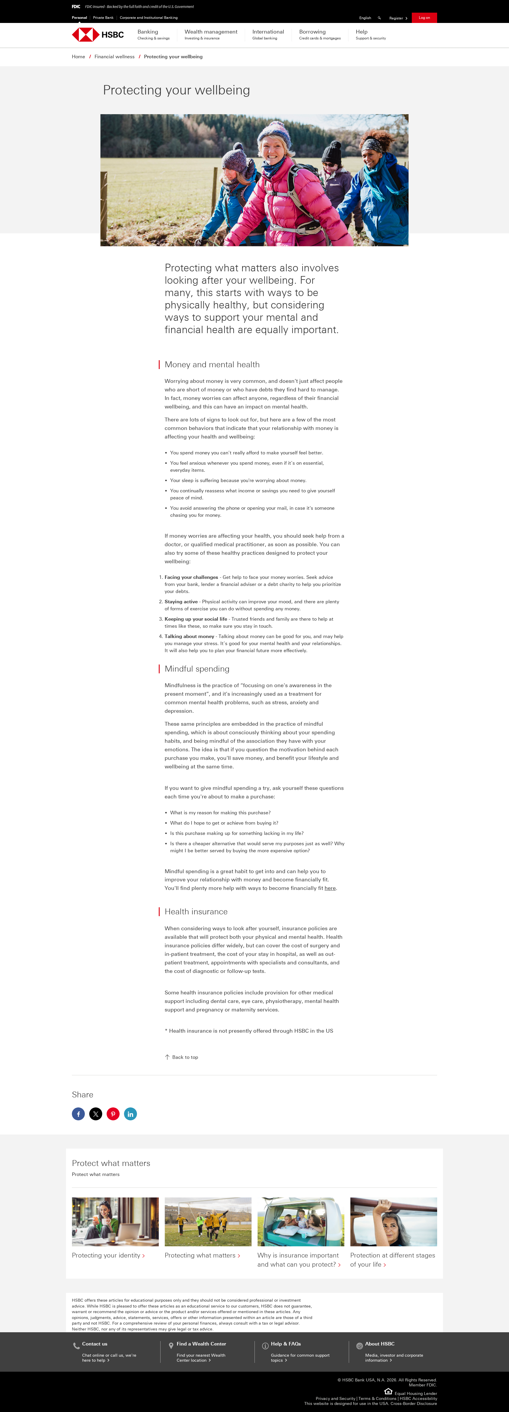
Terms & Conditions (377, 1398)
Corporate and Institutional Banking (149, 18)
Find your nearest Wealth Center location (201, 1358)
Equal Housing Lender (416, 1393)
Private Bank (103, 18)
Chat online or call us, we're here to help (109, 1358)
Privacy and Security (335, 1398)
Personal (79, 18)
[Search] (380, 17)
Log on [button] (424, 18)
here (330, 888)
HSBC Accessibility (418, 1398)
